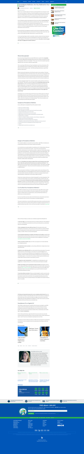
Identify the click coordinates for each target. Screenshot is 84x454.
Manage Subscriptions (16, 422)
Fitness (29, 1)
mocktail (29, 267)
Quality (44, 423)
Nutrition (25, 1)
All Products (29, 421)
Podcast (47, 1)
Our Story (44, 421)
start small (47, 204)
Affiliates (58, 422)
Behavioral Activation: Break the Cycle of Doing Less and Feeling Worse (33, 381)
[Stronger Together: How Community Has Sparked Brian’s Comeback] (45, 375)
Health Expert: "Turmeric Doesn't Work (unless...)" (33, 329)
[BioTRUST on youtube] (61, 425)
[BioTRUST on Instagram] (60, 425)
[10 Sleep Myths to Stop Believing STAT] (23, 375)
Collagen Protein (30, 423)
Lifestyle (38, 1)
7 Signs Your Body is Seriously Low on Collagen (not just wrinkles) (21, 340)
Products (52, 1)
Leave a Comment (37, 8)
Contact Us (58, 421)
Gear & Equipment (30, 427)
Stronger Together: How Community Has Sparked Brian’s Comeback (44, 381)
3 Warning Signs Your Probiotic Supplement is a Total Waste (44, 339)
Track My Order (15, 423)
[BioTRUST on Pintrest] (63, 425)
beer (23, 267)
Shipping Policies (15, 424)
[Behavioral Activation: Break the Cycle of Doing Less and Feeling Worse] (34, 375)
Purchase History (15, 421)
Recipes (33, 1)
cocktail (25, 267)
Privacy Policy (57, 413)
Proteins (29, 422)
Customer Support (15, 427)
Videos (43, 1)
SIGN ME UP (31, 413)
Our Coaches (44, 422)
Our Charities (44, 424)
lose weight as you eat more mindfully (24, 238)
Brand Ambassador (59, 423)
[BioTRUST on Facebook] (58, 425)
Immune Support (30, 424)
